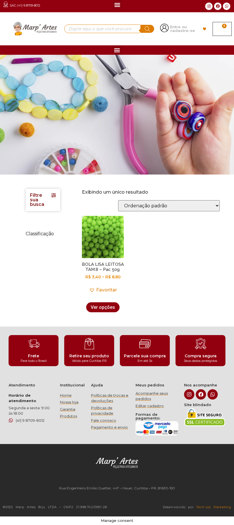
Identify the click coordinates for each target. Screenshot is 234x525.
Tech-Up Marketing (213, 507)
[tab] (43, 200)
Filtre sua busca (37, 199)
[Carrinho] (222, 29)
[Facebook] (217, 6)
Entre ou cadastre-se (182, 29)
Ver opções (103, 307)
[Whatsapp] (226, 6)
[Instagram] (209, 6)
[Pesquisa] (147, 29)
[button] (117, 4)
